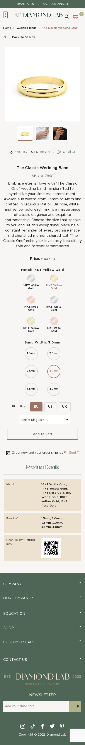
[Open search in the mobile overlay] (66, 16)
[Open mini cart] (75, 16)
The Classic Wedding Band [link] (60, 28)
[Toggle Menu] (5, 15)
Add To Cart (42, 434)
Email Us (69, 151)
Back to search (23, 37)
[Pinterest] (62, 727)
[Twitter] (52, 727)
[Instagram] (23, 727)
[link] (7, 28)
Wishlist (21, 151)
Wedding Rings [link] (26, 28)
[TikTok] (33, 727)
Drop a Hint (45, 151)
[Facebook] (42, 727)
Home (7, 28)
